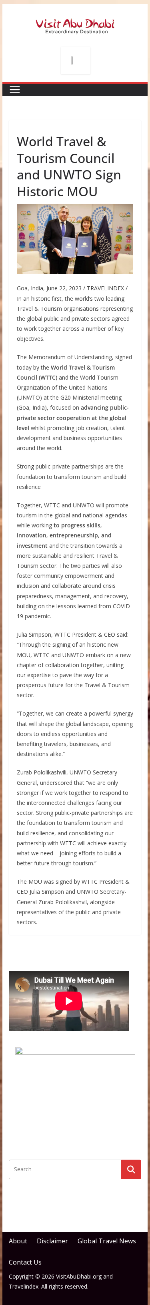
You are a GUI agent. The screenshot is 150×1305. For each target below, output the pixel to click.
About (18, 1241)
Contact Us (25, 1262)
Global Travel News (107, 1241)
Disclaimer (52, 1241)
